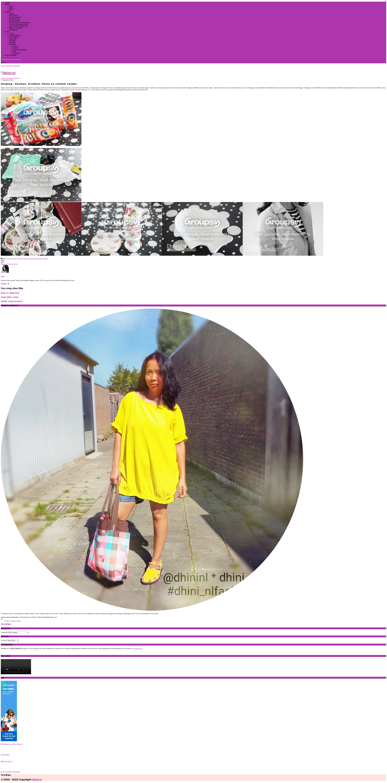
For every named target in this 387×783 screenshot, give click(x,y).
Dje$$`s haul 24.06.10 (11, 301)
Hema (20, 258)
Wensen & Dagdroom (20, 49)
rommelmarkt (32, 258)
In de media (12, 39)
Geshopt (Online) (11, 258)
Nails (10, 10)
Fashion (11, 13)
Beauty (7, 4)
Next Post (13, 264)
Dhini (3, 276)
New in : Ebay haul (10, 293)
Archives (4, 640)
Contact (7, 31)
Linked (13, 621)
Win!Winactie (13, 30)
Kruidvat (25, 258)
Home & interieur (14, 20)
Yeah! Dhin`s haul (9, 297)
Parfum (11, 8)
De (73, 88)
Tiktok (19, 621)
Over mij (16, 46)
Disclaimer (12, 40)
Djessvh (15, 48)
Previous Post (5, 264)
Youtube (7, 2)
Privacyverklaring (6, 66)
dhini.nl (37, 779)
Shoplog (39, 258)
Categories (4, 632)
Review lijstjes (13, 37)
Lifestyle (7, 11)
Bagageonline (5, 754)
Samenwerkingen (14, 35)
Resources (12, 42)
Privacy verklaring (11, 55)
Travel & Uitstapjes (15, 17)
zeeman (45, 258)
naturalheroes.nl (138, 648)
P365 (14, 51)
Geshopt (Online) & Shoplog (18, 26)
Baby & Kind (13, 15)
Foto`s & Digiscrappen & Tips (18, 24)
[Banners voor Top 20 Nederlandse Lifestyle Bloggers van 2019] (11, 744)
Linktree (7, 621)
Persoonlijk (12, 44)
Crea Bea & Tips (14, 19)
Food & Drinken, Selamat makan (19, 22)
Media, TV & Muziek (16, 28)
